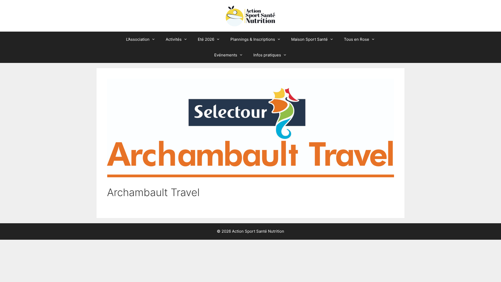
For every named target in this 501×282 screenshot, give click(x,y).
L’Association (138, 39)
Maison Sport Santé (309, 39)
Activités (174, 39)
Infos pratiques (267, 54)
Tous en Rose (356, 39)
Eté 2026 (206, 39)
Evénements (225, 54)
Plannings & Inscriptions (252, 39)
